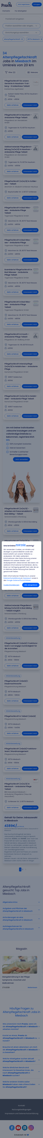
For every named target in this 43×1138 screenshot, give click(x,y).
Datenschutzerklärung (12, 578)
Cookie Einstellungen (11, 585)
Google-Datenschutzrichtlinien (19, 580)
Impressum (27, 578)
